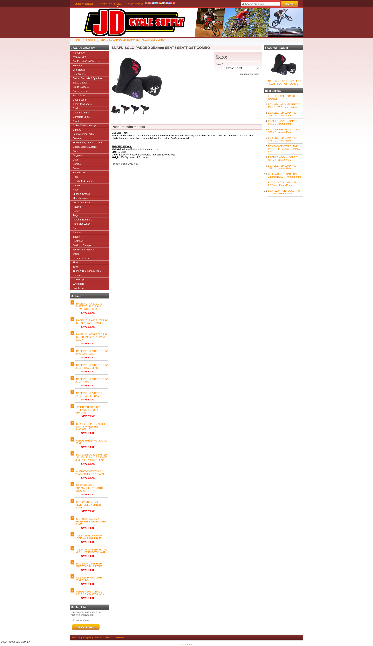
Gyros (76, 168)
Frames (77, 138)
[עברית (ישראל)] (167, 3)
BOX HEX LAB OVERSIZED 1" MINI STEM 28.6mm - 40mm (284, 106)
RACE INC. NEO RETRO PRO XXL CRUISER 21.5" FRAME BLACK (91, 337)
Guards (77, 164)
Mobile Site (187, 644)
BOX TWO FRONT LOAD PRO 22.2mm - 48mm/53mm (284, 192)
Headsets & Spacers (83, 181)
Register (89, 3)
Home (77, 40)
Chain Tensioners (82, 104)
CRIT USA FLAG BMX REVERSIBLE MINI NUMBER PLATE (90, 522)
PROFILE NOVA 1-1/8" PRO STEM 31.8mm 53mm (282, 159)
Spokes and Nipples (83, 249)
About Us (76, 638)
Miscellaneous (80, 198)
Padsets (77, 206)
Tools (75, 266)
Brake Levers (80, 91)
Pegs (75, 215)
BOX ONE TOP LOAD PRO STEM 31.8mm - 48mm (282, 167)
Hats (75, 177)
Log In (78, 3)
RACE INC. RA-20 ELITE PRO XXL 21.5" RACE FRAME (91, 322)
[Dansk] (149, 3)
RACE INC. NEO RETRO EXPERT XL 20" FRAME (88, 394)
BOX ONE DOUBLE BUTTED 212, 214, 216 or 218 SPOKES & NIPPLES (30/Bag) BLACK (91, 457)
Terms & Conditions (103, 638)
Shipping (87, 638)
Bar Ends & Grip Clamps (85, 61)
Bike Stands (79, 74)
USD (119, 3)
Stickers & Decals (82, 258)
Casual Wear (80, 99)
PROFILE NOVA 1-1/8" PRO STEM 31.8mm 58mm (282, 122)
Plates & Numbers (82, 219)
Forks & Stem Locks (83, 134)
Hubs (75, 189)
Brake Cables (80, 82)
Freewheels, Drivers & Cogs (87, 142)
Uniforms (77, 275)
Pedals (76, 211)
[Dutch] (170, 3)
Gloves (76, 151)
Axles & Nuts (79, 57)
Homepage (79, 52)
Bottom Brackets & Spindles (87, 78)
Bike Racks (79, 69)
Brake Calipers (81, 87)
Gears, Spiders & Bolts (85, 147)
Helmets (77, 185)
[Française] (163, 3)
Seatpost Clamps (82, 245)
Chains (76, 108)
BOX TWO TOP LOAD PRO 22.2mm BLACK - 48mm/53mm (284, 175)
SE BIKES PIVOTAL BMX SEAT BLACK (88, 579)
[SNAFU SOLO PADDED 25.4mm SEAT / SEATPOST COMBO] (283, 77)
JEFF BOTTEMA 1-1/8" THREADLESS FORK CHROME (87, 410)
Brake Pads (79, 95)
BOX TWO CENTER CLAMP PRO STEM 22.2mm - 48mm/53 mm (284, 149)
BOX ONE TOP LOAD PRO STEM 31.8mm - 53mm (282, 139)
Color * (219, 64)
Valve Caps (79, 279)
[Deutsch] (146, 3)
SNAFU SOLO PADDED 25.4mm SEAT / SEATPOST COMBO (133, 40)
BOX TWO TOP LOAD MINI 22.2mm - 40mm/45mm (282, 184)
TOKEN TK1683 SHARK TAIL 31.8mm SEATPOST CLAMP (91, 551)
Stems (76, 254)
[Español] (160, 3)
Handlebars (79, 172)
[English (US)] (156, 3)
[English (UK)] (153, 3)
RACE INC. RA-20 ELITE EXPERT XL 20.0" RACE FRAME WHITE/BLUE (88, 306)
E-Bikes (77, 129)
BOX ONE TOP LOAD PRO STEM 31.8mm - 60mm (282, 114)
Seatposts (78, 241)
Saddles (90, 40)
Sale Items (78, 288)
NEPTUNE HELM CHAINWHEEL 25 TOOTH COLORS (89, 488)
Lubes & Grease (81, 194)
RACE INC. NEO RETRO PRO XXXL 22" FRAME (91, 352)
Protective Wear (81, 224)
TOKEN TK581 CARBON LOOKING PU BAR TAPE (88, 537)
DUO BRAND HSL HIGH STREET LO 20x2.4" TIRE (89, 565)
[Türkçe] (174, 3)
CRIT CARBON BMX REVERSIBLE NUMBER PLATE (88, 505)
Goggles (77, 155)
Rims (75, 228)
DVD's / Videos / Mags (84, 125)
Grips (75, 159)
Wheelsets (78, 284)
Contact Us (120, 638)
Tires (75, 262)
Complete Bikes (81, 117)
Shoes (76, 236)
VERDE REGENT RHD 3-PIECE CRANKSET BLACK (89, 593)
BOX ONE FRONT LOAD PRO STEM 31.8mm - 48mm (284, 131)
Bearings (77, 65)
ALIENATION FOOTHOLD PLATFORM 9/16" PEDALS (89, 473)
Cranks (76, 121)
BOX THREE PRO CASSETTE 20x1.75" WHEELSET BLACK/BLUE (91, 427)
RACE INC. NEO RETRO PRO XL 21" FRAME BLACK (91, 366)
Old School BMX (81, 202)
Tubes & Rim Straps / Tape (87, 271)
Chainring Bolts (81, 112)
